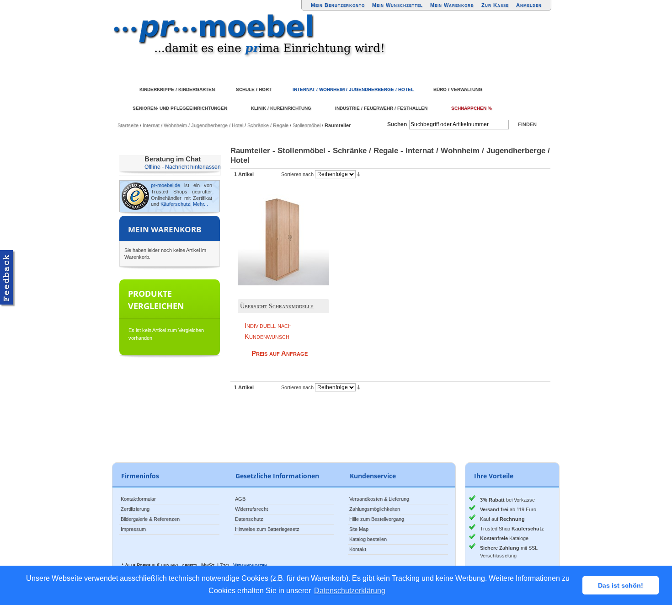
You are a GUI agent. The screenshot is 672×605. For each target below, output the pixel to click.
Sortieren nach (297, 174)
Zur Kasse (495, 5)
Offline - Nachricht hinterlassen (182, 167)
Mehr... (200, 204)
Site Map (358, 529)
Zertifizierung (135, 509)
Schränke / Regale (267, 125)
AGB (240, 499)
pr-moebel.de (165, 185)
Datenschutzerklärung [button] (349, 590)
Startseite (128, 125)
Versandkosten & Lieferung (379, 499)
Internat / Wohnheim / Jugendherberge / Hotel (193, 125)
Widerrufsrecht (251, 509)
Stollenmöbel (306, 125)
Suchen (397, 124)
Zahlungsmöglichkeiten (374, 509)
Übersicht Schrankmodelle (276, 306)
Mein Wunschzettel (397, 5)
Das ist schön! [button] (620, 585)
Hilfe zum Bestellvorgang (376, 519)
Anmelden (529, 5)
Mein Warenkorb (452, 5)
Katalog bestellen (368, 539)
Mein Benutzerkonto (338, 5)
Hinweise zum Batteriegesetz (267, 529)
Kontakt (357, 549)
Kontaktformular (138, 499)
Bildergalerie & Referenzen (150, 519)
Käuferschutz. (176, 204)
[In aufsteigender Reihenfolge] (358, 174)
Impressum (133, 529)
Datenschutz (249, 519)
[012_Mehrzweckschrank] (276, 233)
